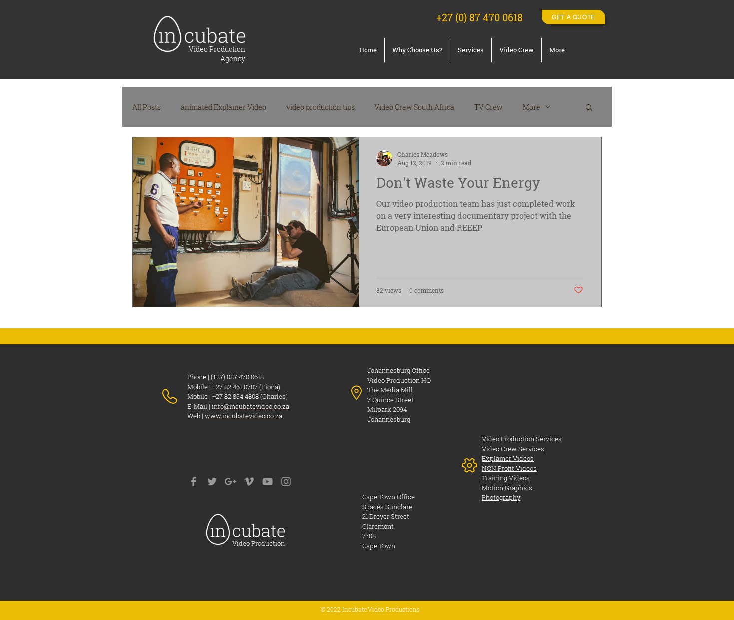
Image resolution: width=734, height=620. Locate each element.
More (531, 107)
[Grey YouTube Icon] (267, 481)
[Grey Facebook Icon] (193, 481)
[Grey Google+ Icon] (230, 481)
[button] (589, 108)
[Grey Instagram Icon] (286, 481)
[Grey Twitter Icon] (212, 481)
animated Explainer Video (223, 107)
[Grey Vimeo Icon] (249, 481)
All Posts (146, 107)
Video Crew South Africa (414, 107)
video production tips (320, 107)
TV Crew (488, 107)
